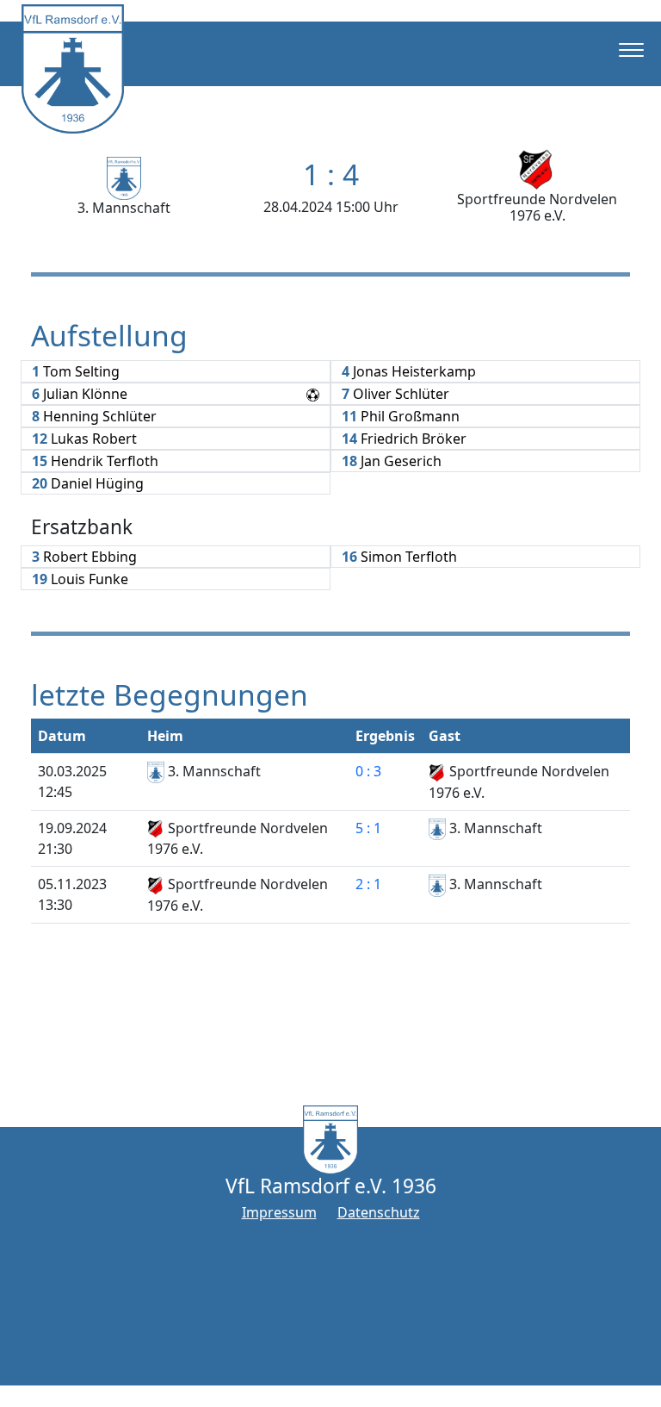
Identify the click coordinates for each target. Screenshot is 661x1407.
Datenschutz (378, 1212)
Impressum (279, 1212)
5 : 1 (368, 828)
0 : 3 (368, 771)
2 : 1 (368, 884)
